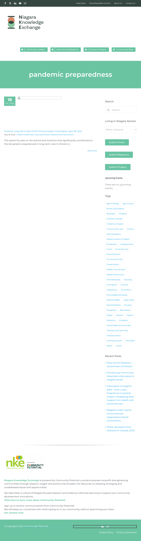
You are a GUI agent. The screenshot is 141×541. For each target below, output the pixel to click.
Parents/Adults (114, 305)
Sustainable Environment (119, 325)
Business (111, 213)
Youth (119, 345)
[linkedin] (102, 526)
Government (113, 264)
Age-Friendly (113, 203)
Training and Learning (117, 330)
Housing (128, 279)
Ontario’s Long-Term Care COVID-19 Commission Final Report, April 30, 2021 (43, 131)
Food (109, 249)
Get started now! (14, 512)
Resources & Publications (62, 134)
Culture (130, 229)
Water (109, 345)
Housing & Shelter (42, 134)
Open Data (129, 300)
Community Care (115, 229)
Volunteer (130, 340)
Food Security (121, 249)
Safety (109, 315)
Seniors (119, 315)
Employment (126, 244)
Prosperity (111, 310)
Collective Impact (115, 224)
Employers (112, 244)
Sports (130, 315)
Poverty (128, 305)
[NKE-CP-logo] (24, 451)
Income (124, 284)
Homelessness (113, 279)
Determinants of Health (118, 239)
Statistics (111, 320)
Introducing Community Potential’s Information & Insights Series (120, 376)
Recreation (125, 310)
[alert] (121, 186)
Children (123, 213)
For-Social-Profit (115, 259)
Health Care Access (116, 269)
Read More (92, 151)
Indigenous (112, 290)
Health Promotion (115, 274)
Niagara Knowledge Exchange (21, 480)
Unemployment (114, 340)
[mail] (107, 526)
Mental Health (113, 300)
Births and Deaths (115, 208)
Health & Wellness (25, 134)
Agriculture (128, 203)
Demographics (114, 234)
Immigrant (112, 284)
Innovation (126, 290)
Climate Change (114, 219)
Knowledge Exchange (117, 295)
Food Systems (113, 254)
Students (123, 320)
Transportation (114, 335)
